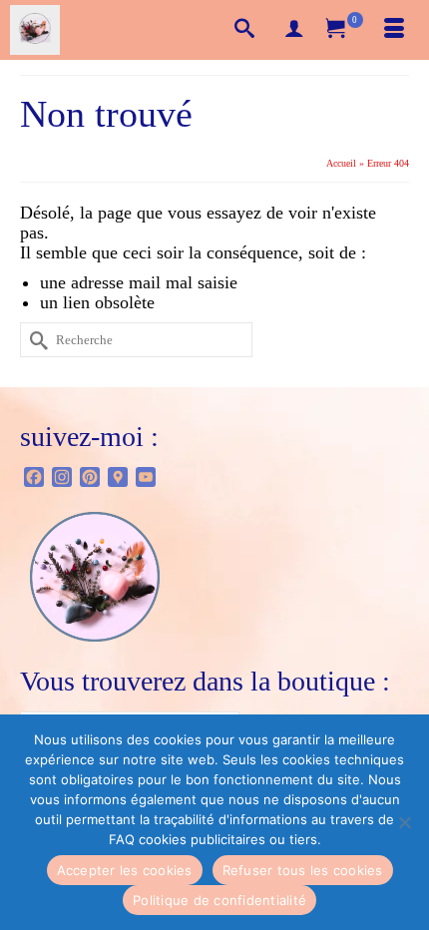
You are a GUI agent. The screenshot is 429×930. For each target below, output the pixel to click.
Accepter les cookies (125, 870)
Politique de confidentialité (219, 900)
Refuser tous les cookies (302, 870)
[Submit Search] (35, 339)
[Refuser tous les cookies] (404, 822)
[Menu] (394, 30)
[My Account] (294, 30)
